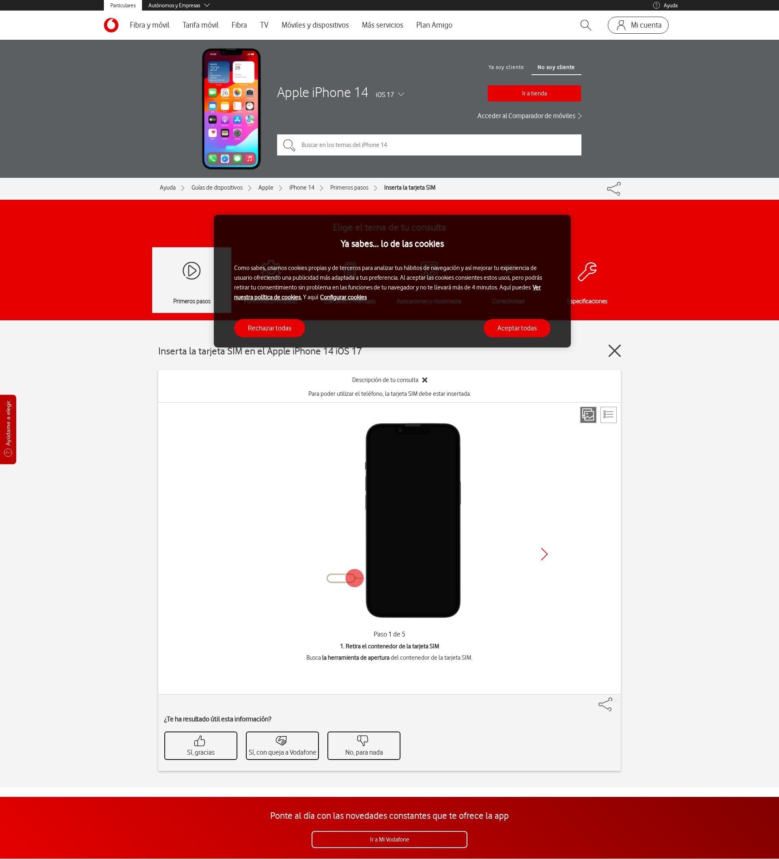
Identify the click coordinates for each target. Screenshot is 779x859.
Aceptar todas (517, 328)
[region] (392, 281)
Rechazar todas (269, 328)
